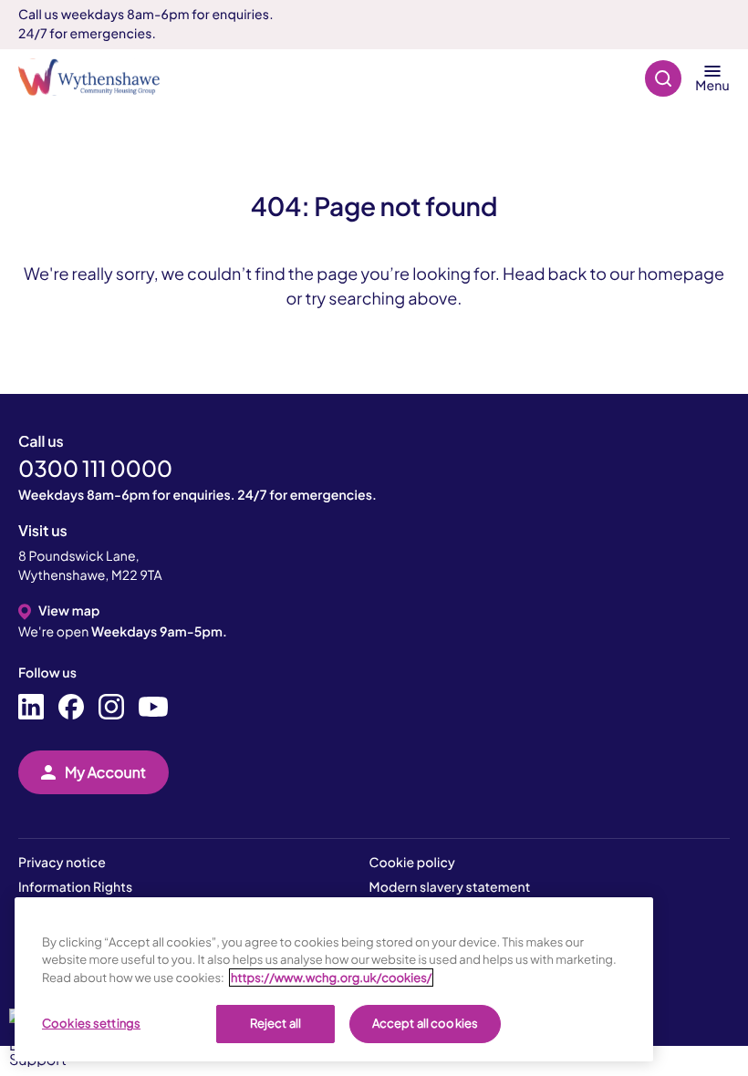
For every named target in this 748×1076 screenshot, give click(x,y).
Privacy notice (62, 862)
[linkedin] (31, 707)
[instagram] (111, 707)
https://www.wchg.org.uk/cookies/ (331, 977)
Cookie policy (412, 862)
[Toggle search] (663, 78)
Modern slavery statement (450, 887)
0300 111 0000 (95, 468)
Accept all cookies (425, 1023)
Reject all (275, 1023)
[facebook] (71, 707)
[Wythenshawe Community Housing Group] (98, 78)
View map (68, 611)
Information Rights (75, 887)
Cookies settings (91, 1023)
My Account (105, 771)
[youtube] (153, 708)
